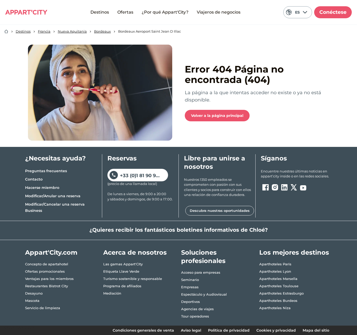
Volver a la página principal (217, 115)
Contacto (34, 179)
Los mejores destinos (294, 252)
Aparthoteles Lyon (275, 271)
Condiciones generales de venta (143, 330)
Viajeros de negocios (218, 12)
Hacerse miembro (42, 187)
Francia (44, 31)
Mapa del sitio (316, 330)
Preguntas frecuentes (46, 171)
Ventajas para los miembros (49, 279)
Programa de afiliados (122, 286)
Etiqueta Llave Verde (121, 271)
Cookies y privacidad (276, 330)
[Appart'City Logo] (26, 12)
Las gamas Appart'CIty (123, 264)
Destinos (99, 12)
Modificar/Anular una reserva (52, 196)
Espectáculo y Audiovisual (204, 294)
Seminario (190, 280)
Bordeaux (102, 31)
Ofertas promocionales (45, 271)
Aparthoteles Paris (275, 264)
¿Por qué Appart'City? (165, 12)
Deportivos (190, 302)
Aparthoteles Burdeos (278, 300)
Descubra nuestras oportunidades (220, 210)
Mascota (32, 300)
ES (297, 12)
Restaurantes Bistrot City (46, 286)
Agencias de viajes (197, 309)
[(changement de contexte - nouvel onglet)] (265, 187)
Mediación (112, 293)
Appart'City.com (51, 252)
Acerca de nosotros (135, 252)
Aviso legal (191, 330)
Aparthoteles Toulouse (278, 286)
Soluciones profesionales (203, 257)
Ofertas (125, 12)
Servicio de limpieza (42, 308)
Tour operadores (195, 316)
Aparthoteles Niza (275, 308)
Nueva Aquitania (72, 31)
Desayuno (34, 293)
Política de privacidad (229, 330)
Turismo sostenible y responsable (132, 279)
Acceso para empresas (200, 272)
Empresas (190, 287)
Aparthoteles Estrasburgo (281, 293)
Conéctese (333, 12)
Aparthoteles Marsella (278, 279)
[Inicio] (6, 31)
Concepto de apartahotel (46, 264)
